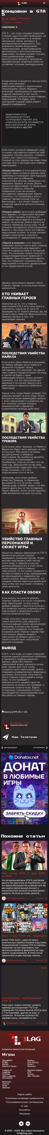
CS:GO (5, 1064)
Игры (4, 1086)
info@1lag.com (24, 1133)
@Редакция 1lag (19, 723)
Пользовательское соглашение (24, 1102)
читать (40, 898)
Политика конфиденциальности (24, 1098)
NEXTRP (27, 127)
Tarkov (30, 1074)
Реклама (24, 1113)
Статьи (5, 1084)
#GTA (44, 843)
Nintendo (6, 1082)
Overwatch (7, 1078)
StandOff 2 (7, 1060)
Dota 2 (30, 1064)
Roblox (30, 1060)
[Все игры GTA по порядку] (24, 932)
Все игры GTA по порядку (24, 936)
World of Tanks (9, 1066)
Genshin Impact (34, 1070)
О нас (24, 1106)
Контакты (24, 1110)
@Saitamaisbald (15, 898)
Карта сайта (24, 1094)
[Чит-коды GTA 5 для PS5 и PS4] (24, 869)
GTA (29, 1072)
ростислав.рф (28, 1049)
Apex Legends (9, 1076)
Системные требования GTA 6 (21, 999)
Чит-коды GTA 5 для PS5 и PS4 (23, 874)
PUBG (5, 1062)
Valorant (31, 1066)
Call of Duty (33, 1062)
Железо (6, 1088)
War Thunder (33, 1076)
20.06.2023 (16, 19)
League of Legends (7, 1071)
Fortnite (6, 1074)
